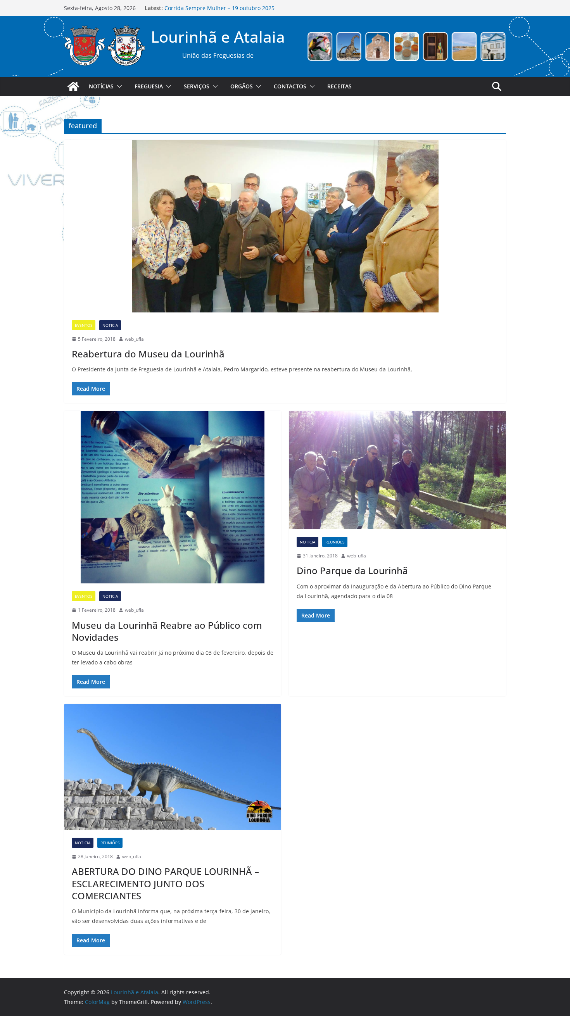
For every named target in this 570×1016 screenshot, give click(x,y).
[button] (118, 86)
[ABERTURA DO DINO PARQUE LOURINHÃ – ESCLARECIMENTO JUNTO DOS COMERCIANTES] (172, 767)
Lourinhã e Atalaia (218, 36)
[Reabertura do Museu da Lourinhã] (285, 226)
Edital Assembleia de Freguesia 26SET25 (216, 8)
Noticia (110, 325)
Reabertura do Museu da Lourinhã (148, 353)
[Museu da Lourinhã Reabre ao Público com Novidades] (172, 497)
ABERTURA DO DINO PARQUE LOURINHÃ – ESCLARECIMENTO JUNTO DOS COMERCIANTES (165, 883)
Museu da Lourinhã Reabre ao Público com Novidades (167, 631)
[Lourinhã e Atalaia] (73, 86)
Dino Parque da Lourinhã (352, 570)
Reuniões (334, 542)
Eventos (83, 325)
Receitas (339, 86)
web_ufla (134, 339)
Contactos (290, 86)
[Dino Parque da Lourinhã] (397, 470)
